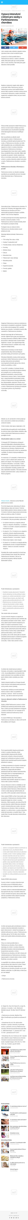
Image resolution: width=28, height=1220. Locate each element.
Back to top (14, 1213)
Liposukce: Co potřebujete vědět (18, 1142)
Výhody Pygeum (14, 1169)
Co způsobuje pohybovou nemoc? (18, 1106)
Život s (23, 10)
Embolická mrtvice (14, 1133)
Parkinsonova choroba (16, 10)
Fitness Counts (5, 501)
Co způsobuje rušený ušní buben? (18, 1119)
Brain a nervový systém (5, 10)
